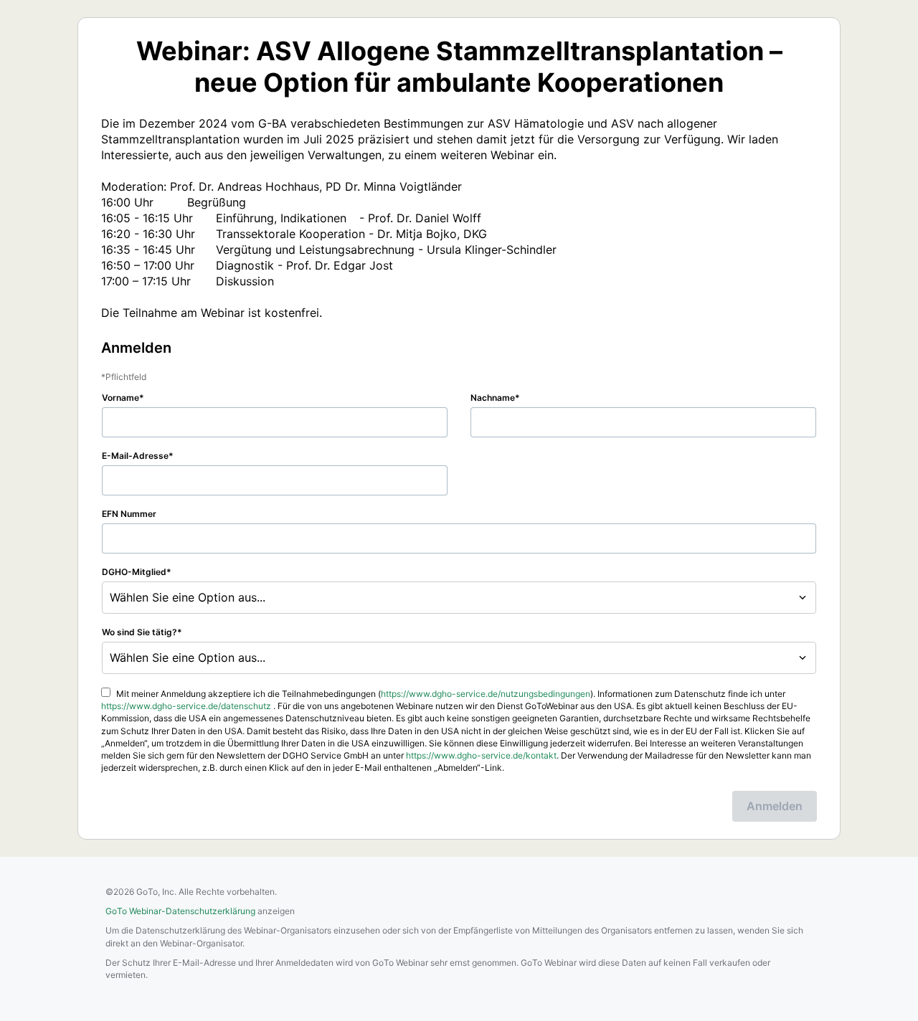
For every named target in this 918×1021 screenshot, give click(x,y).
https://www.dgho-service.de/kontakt (481, 755)
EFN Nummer (129, 513)
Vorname (120, 397)
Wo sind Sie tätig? (139, 632)
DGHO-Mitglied (134, 571)
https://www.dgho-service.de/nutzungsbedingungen (485, 693)
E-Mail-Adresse (135, 455)
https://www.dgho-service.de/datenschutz (186, 706)
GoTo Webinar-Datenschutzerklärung (180, 911)
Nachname (492, 397)
